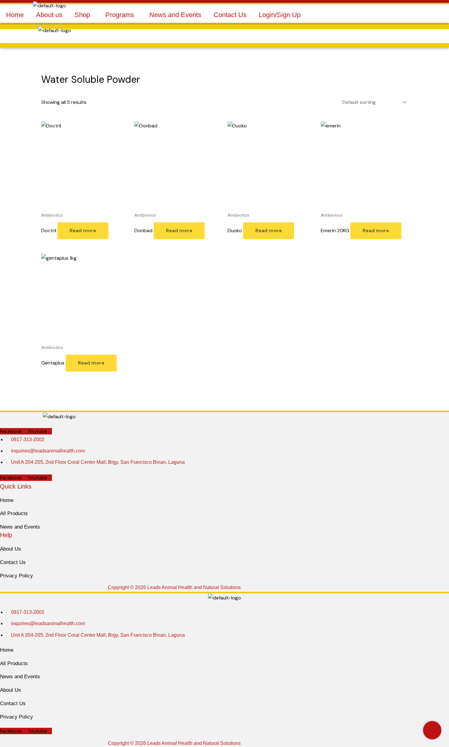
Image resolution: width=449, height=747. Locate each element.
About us (49, 15)
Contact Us (230, 15)
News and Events (175, 15)
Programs (119, 15)
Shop (82, 15)
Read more (83, 230)
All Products (14, 513)
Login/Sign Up (280, 15)
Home (15, 15)
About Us (10, 549)
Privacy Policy (16, 576)
